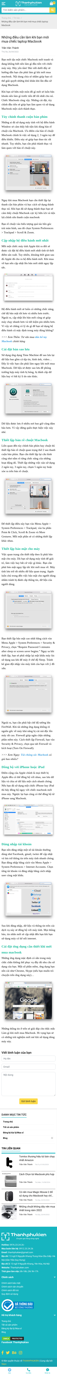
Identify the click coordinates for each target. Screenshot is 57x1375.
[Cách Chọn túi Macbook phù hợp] (9, 1180)
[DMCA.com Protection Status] (13, 1338)
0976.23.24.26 (17, 1245)
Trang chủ (8, 1121)
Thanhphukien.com (19, 1267)
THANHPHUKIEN (31, 1361)
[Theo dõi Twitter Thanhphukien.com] (8, 1353)
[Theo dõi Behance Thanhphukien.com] (14, 1353)
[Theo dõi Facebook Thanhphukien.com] (2, 1353)
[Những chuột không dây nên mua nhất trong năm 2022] (9, 1212)
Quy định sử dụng (10, 1294)
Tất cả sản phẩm (11, 1127)
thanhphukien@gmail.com (20, 1252)
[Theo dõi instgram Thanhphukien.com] (20, 1353)
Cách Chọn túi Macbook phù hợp (36, 1174)
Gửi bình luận (28, 1101)
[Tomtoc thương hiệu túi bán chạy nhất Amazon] (9, 1162)
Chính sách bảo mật (11, 1283)
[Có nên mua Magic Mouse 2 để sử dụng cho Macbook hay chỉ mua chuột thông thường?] (9, 1196)
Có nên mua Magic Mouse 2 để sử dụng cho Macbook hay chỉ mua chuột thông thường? (36, 1196)
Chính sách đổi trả (10, 1290)
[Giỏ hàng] (52, 4)
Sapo (4, 1364)
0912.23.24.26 (26, 1248)
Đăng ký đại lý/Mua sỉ (13, 1132)
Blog (5, 1138)
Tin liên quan (11, 1148)
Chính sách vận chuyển (12, 1286)
